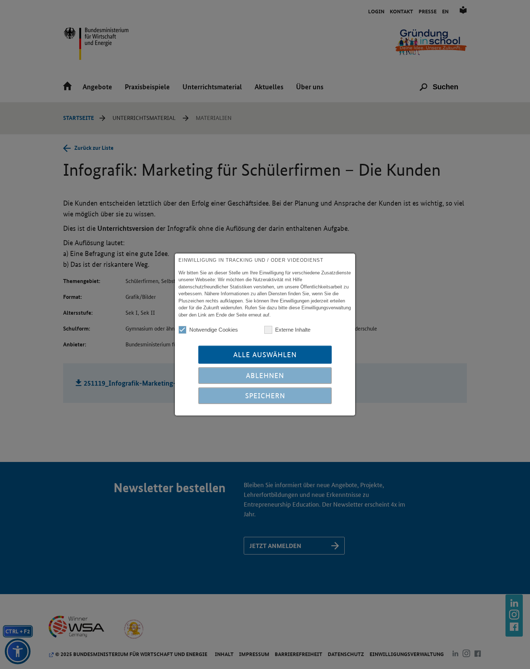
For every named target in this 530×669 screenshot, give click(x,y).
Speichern (265, 395)
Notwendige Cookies (213, 330)
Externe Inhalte (292, 330)
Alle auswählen (265, 354)
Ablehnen (265, 375)
